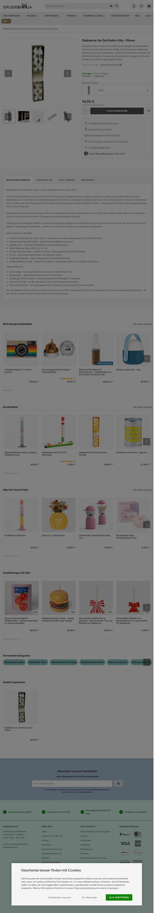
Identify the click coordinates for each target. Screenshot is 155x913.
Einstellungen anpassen (59, 897)
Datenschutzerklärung (84, 888)
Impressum (113, 888)
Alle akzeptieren (119, 897)
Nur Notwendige (89, 897)
